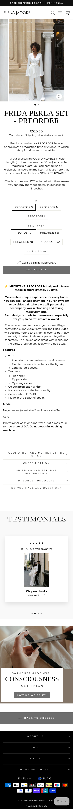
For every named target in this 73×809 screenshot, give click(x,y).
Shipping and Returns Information (36, 472)
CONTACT (35, 758)
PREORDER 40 (50, 241)
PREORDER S (24, 207)
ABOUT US (35, 736)
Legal (35, 747)
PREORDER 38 (23, 241)
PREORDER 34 (23, 232)
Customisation (36, 463)
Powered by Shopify (36, 806)
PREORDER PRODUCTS (36, 480)
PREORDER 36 (50, 232)
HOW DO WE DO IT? (32, 695)
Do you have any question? (36, 488)
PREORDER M (49, 207)
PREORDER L (36, 216)
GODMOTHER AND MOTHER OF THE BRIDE (36, 454)
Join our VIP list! (36, 769)
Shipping (30, 135)
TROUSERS (36, 226)
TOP (36, 201)
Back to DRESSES (39, 718)
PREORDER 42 (36, 251)
